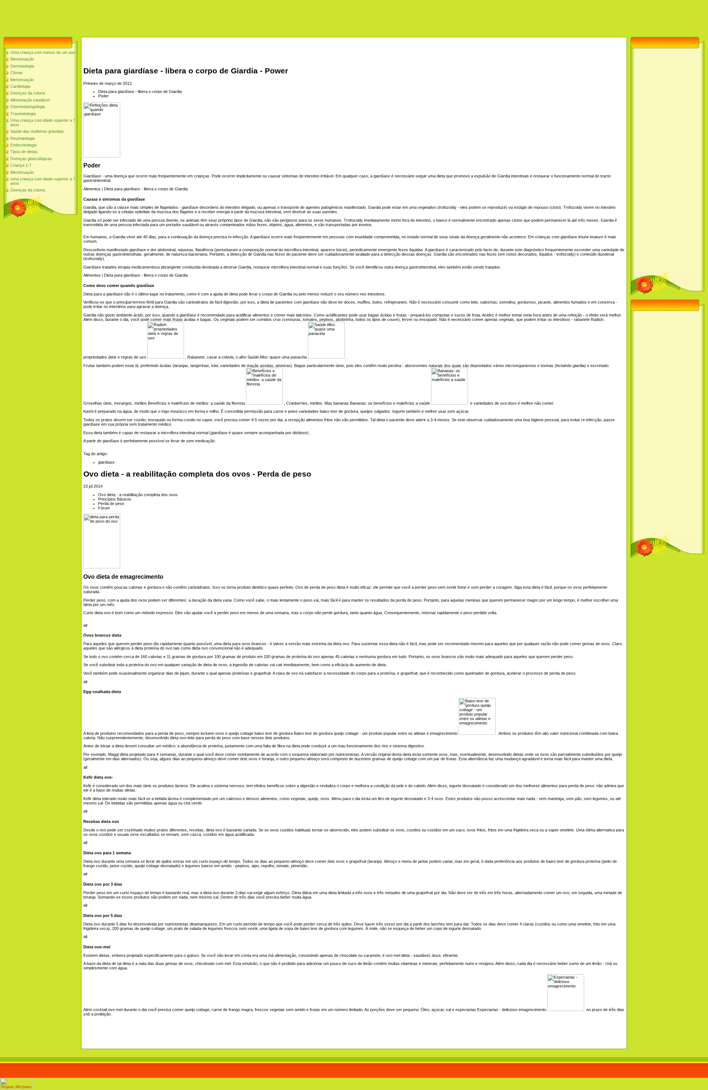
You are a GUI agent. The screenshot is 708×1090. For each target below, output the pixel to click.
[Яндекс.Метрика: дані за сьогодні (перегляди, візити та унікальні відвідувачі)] (16, 1083)
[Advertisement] (134, 16)
